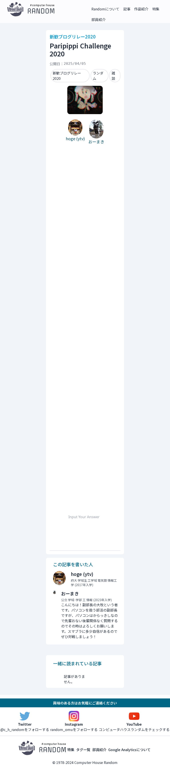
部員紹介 (99, 749)
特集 (70, 749)
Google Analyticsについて (129, 749)
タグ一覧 (83, 749)
